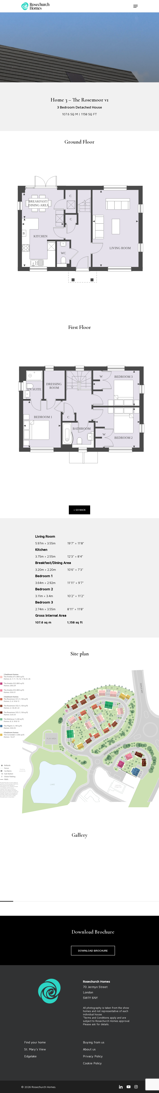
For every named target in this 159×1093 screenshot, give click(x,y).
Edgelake (30, 1056)
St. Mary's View (35, 1049)
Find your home (35, 1042)
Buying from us (93, 1042)
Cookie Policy (92, 1063)
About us (89, 1049)
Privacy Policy (93, 1056)
